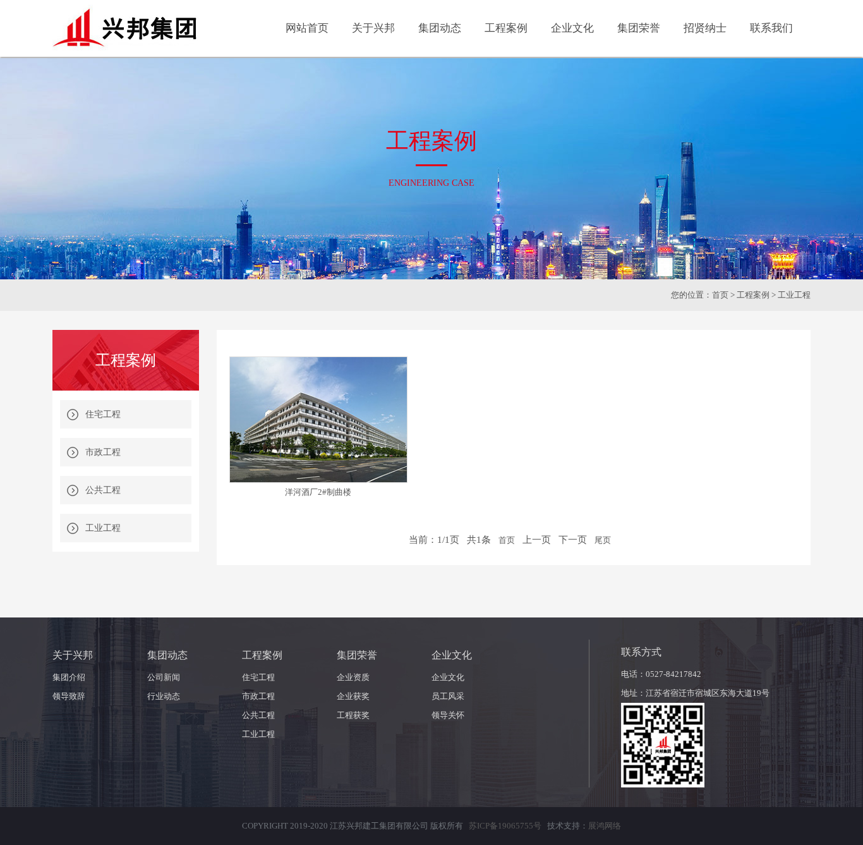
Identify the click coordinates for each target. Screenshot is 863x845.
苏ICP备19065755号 (505, 825)
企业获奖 (353, 696)
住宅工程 (103, 414)
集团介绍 (68, 677)
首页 (720, 295)
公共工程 (103, 490)
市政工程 (103, 452)
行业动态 (163, 696)
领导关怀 (447, 715)
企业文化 (447, 677)
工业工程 (103, 528)
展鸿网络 (604, 825)
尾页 (602, 540)
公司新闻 (163, 677)
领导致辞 (68, 696)
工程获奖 (353, 715)
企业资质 (353, 677)
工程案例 (753, 295)
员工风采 (447, 696)
